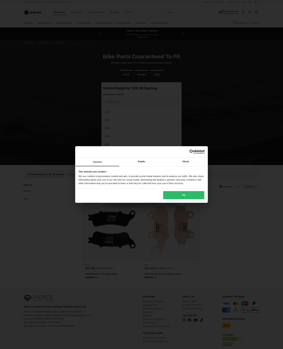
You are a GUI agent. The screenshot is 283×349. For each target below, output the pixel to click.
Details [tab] (141, 161)
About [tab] (185, 161)
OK (183, 195)
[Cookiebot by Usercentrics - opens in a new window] (192, 152)
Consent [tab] (97, 162)
